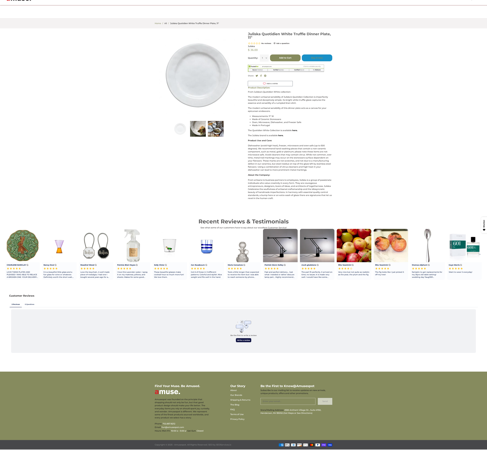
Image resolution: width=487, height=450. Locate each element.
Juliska (251, 46)
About (233, 390)
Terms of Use (237, 414)
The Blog (234, 405)
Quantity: (253, 58)
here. (295, 130)
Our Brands (236, 395)
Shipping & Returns (240, 400)
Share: (251, 75)
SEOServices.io (223, 445)
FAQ (232, 409)
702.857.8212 (169, 424)
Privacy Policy (237, 419)
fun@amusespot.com (173, 427)
